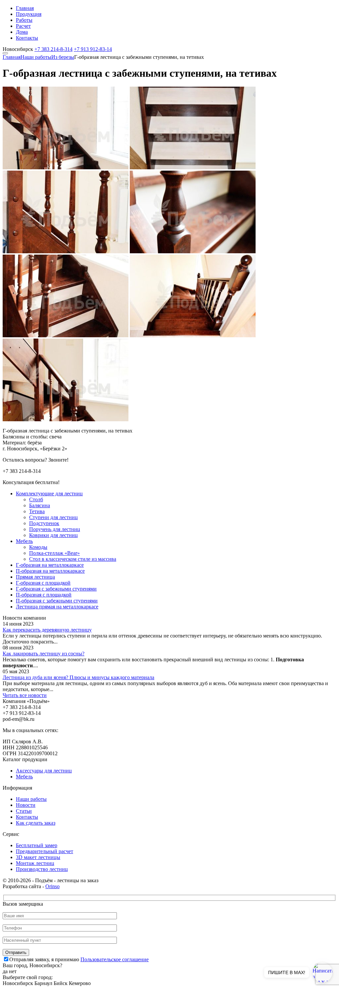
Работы (24, 20)
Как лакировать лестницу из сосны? (43, 653)
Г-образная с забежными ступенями (56, 589)
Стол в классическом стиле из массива (72, 559)
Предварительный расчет (44, 851)
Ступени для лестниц (53, 517)
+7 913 (93, 49)
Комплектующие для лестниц (49, 493)
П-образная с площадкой (44, 595)
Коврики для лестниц (53, 535)
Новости (25, 805)
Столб (36, 499)
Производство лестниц (42, 869)
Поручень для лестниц (54, 529)
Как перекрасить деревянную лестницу (47, 630)
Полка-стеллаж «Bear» (54, 553)
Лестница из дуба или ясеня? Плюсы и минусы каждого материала (78, 677)
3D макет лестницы (38, 857)
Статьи (24, 811)
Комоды (38, 547)
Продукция (28, 14)
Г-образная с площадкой (43, 583)
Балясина (39, 505)
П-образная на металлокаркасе (50, 571)
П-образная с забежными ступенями (57, 600)
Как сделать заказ (35, 823)
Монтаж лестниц (35, 863)
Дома (22, 32)
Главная (25, 8)
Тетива (37, 511)
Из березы (62, 57)
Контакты (27, 38)
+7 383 (53, 49)
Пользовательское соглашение (114, 959)
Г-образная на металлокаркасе (50, 565)
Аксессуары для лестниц (44, 770)
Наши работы (36, 57)
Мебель (24, 541)
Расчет (23, 26)
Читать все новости (25, 695)
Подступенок (44, 523)
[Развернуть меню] (5, 53)
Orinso (52, 886)
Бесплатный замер (36, 845)
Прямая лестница (35, 577)
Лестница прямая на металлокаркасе (57, 606)
